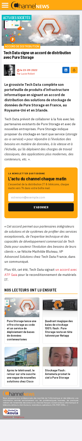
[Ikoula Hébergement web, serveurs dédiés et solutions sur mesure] (11, 415)
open (5, 5)
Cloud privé (8, 417)
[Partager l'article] (74, 70)
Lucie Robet (28, 73)
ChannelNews (30, 6)
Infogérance (19, 417)
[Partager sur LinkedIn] (65, 70)
